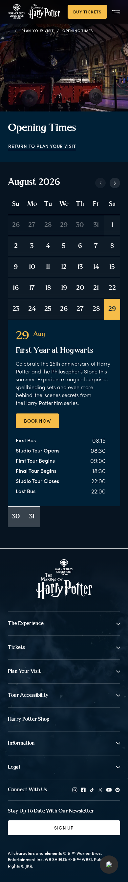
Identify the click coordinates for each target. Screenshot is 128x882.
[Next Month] (115, 183)
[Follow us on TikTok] (92, 789)
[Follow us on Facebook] (83, 789)
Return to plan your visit (42, 146)
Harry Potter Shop (28, 719)
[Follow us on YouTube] (109, 789)
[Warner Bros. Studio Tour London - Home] (64, 580)
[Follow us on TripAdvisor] (117, 789)
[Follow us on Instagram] (74, 789)
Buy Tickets (87, 11)
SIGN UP (64, 828)
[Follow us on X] (100, 789)
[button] (109, 864)
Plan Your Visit (37, 30)
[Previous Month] (100, 183)
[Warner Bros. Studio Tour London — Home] (34, 12)
